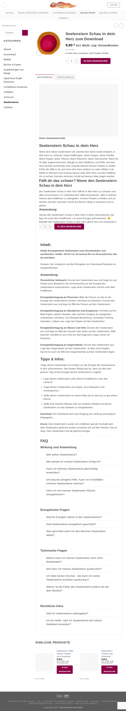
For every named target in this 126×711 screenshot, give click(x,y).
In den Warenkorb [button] (65, 669)
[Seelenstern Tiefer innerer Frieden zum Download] (44, 662)
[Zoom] (39, 53)
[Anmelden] (4, 5)
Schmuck (63, 18)
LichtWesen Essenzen (64, 13)
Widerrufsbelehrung (41, 703)
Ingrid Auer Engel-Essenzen (33, 13)
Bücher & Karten (108, 13)
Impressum (82, 701)
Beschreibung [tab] (45, 77)
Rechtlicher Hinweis (86, 703)
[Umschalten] (43, 455)
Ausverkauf (10, 54)
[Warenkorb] (123, 5)
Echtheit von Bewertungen (58, 701)
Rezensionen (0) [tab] (65, 77)
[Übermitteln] (25, 33)
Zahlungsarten (64, 703)
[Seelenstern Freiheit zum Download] (89, 662)
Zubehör (8, 107)
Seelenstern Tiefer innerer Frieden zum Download (65, 654)
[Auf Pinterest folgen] (10, 5)
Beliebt (7, 59)
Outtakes (8, 92)
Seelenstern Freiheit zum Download (107, 654)
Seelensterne (87, 13)
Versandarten (109, 701)
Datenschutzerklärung (21, 701)
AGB (39, 701)
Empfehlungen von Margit (14, 71)
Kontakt (94, 701)
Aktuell (10, 13)
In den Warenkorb (96, 61)
